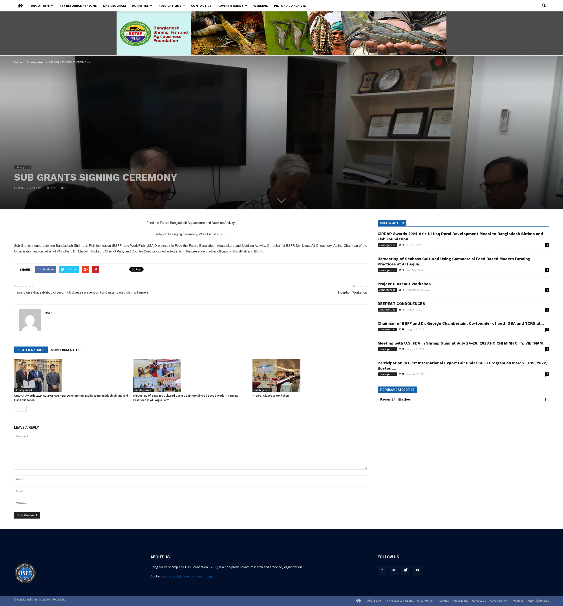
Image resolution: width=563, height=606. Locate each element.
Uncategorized (22, 167)
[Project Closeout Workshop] (309, 375)
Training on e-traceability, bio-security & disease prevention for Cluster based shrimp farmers (81, 292)
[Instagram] (393, 570)
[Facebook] (382, 570)
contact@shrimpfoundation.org (189, 576)
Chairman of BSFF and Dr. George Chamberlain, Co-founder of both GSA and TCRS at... (461, 323)
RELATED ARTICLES (31, 350)
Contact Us (201, 6)
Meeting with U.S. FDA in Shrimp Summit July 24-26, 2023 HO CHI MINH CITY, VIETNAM (460, 343)
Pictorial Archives (290, 6)
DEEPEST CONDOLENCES (401, 303)
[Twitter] (405, 570)
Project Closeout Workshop (270, 395)
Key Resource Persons (78, 6)
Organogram (114, 6)
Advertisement (230, 6)
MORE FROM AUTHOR (66, 350)
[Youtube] (417, 570)
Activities (140, 6)
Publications (170, 6)
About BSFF (40, 6)
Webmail (260, 6)
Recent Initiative (395, 399)
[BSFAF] (281, 33)
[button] (543, 5)
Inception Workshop (352, 292)
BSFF (20, 188)
